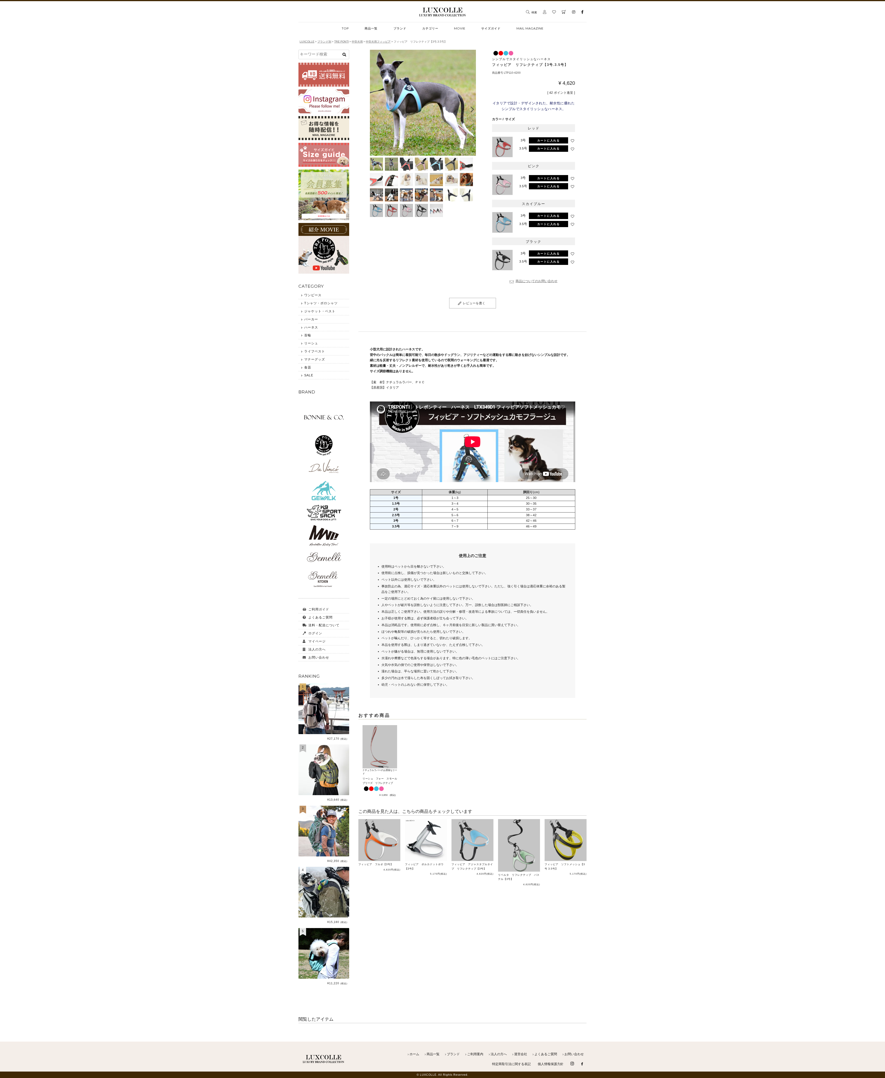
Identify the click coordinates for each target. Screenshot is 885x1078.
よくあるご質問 (320, 617)
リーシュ (311, 343)
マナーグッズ (314, 359)
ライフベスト (314, 351)
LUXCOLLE (307, 41)
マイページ (317, 641)
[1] (323, 733)
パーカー (311, 319)
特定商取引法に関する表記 (511, 1064)
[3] (323, 855)
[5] (323, 977)
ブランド (399, 28)
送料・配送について (323, 625)
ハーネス (311, 327)
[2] (323, 794)
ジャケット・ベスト (319, 311)
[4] (323, 916)
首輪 (307, 335)
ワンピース (313, 295)
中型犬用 (357, 41)
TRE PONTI (341, 41)
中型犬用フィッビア (378, 41)
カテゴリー (430, 28)
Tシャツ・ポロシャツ (321, 303)
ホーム (414, 1054)
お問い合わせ (318, 657)
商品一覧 (433, 1054)
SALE (308, 375)
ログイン (315, 633)
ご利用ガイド (318, 609)
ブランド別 (324, 41)
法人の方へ (317, 649)
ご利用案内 (475, 1054)
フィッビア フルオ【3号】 (375, 864)
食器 (307, 367)
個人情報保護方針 (550, 1064)
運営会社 (520, 1054)
